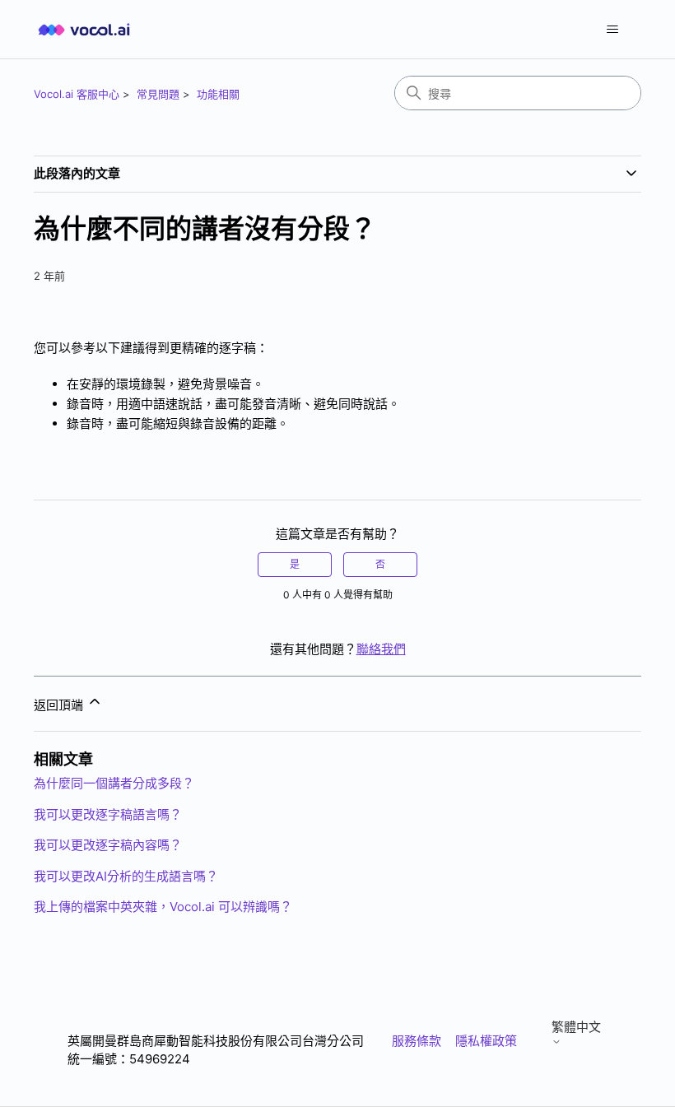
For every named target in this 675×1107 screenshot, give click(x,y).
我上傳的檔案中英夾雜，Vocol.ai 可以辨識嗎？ (163, 906)
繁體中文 (576, 1027)
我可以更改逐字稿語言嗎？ (108, 814)
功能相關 (218, 93)
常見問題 (158, 93)
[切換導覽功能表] (612, 29)
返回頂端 (60, 705)
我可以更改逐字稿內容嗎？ (108, 845)
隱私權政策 (486, 1041)
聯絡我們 (381, 649)
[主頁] (84, 29)
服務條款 (416, 1041)
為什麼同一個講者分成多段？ (114, 783)
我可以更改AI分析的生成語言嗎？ (126, 876)
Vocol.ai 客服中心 (76, 93)
